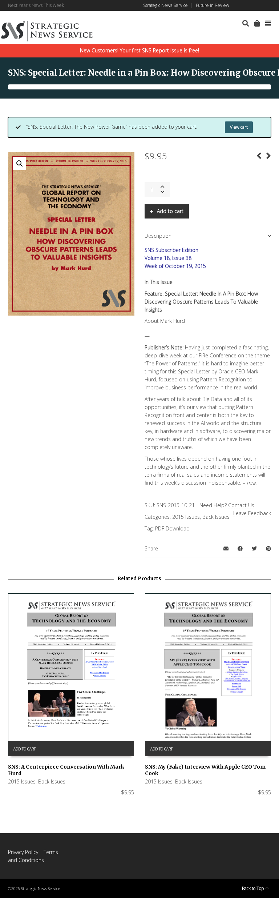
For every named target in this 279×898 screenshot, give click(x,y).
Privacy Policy (23, 852)
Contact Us (241, 505)
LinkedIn (249, 5)
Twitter (259, 5)
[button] (19, 163)
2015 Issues (186, 516)
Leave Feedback (252, 513)
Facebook (238, 5)
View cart (239, 127)
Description (158, 235)
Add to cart (170, 211)
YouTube (270, 5)
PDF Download (172, 528)
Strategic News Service (165, 5)
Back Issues (216, 516)
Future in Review (212, 5)
